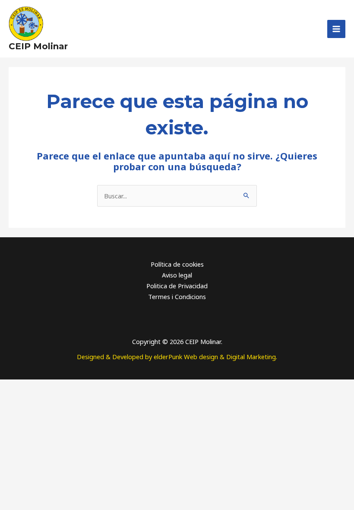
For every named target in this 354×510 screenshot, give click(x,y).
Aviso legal (177, 275)
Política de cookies (177, 264)
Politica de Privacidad (177, 285)
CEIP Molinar (38, 46)
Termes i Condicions (177, 296)
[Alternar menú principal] (336, 29)
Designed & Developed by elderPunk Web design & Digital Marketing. (177, 356)
